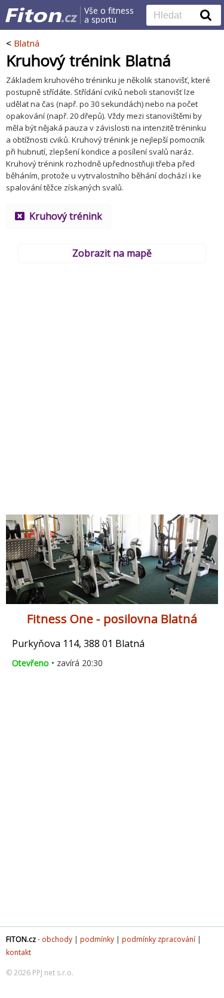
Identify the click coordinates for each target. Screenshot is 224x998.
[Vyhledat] (206, 15)
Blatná (26, 43)
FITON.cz (21, 939)
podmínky (97, 939)
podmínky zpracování (158, 939)
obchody (57, 939)
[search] (174, 16)
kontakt (18, 952)
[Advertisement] (112, 385)
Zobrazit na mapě (112, 253)
